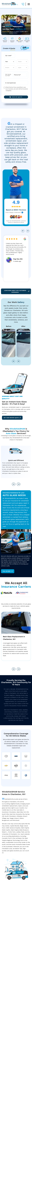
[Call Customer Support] (23, 4)
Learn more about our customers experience (15, 291)
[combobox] (9, 61)
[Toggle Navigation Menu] (28, 4)
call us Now (7, 571)
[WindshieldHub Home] (10, 6)
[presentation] (22, 231)
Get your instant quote (11, 417)
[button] (13, 61)
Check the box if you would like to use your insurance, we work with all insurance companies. (17, 89)
